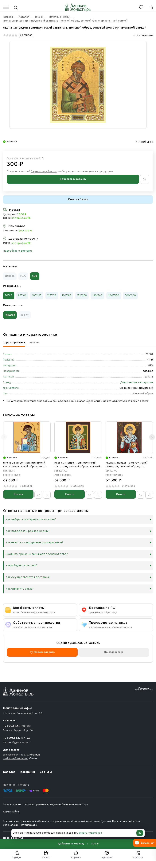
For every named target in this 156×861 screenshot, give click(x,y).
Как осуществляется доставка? (28, 577)
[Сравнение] (151, 7)
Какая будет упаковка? (21, 565)
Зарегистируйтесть (43, 171)
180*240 (97, 295)
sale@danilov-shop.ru (15, 754)
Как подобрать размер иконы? (27, 531)
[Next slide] (152, 437)
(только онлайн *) (34, 158)
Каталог (46, 857)
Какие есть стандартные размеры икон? (34, 542)
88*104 (22, 295)
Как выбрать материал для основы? (31, 519)
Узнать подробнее (90, 832)
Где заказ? (106, 857)
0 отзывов (25, 35)
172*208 (82, 295)
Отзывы (34, 342)
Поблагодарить (44, 652)
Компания (27, 771)
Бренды (46, 771)
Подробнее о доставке (18, 250)
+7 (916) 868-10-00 (17, 725)
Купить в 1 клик (78, 199)
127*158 (51, 295)
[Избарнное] (141, 7)
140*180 (66, 295)
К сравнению (145, 35)
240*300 (113, 295)
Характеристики (14, 342)
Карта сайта (11, 811)
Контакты (138, 857)
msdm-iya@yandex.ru (15, 758)
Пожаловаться (113, 652)
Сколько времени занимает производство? (37, 554)
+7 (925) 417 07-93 (16, 737)
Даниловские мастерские (136, 382)
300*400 (130, 295)
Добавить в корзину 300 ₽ (78, 843)
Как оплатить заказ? (20, 588)
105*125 (36, 295)
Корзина (76, 857)
